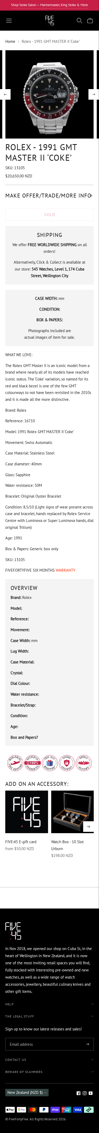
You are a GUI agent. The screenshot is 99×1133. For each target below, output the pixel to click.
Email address (20, 1038)
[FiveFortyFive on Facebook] (79, 1093)
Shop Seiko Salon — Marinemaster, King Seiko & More (49, 5)
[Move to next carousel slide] (88, 826)
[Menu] (9, 20)
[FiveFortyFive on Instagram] (85, 1093)
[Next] (93, 94)
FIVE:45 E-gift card (20, 841)
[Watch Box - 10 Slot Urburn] (72, 812)
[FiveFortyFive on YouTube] (91, 1093)
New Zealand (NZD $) (25, 1092)
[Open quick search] (79, 20)
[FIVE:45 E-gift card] (26, 812)
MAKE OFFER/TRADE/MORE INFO (48, 195)
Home (10, 41)
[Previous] (5, 94)
